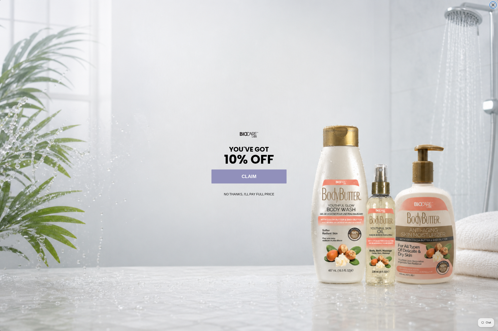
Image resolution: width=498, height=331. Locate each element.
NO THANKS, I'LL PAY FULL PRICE (249, 194)
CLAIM (249, 176)
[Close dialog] (493, 5)
